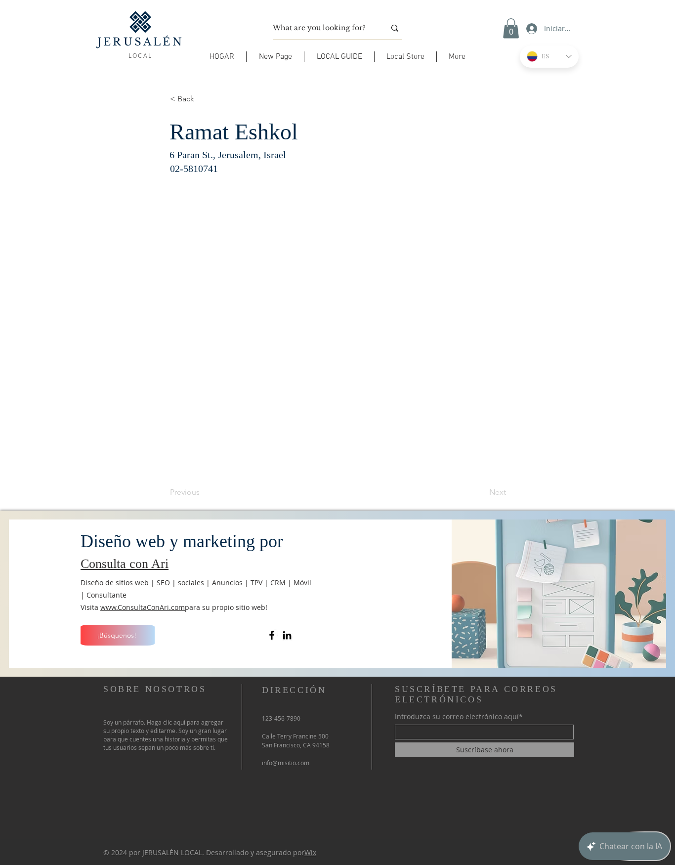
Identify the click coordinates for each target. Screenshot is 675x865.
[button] (339, 56)
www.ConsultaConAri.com (142, 607)
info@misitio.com (285, 763)
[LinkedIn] (287, 635)
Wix (310, 852)
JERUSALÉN (140, 42)
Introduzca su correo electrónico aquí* (459, 716)
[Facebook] (272, 635)
